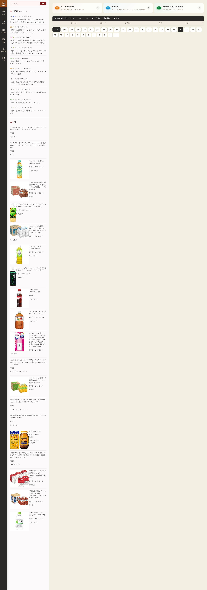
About (3, 14)
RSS (3, 23)
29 (91, 30)
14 (187, 30)
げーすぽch (18, 37)
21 (143, 30)
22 (136, 30)
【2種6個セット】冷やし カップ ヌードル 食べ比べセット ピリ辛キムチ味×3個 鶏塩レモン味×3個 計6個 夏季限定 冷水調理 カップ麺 (28, 455)
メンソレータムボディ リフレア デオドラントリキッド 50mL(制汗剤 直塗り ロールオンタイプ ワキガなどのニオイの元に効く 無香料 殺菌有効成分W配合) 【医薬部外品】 (37, 339)
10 (61, 35)
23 (130, 30)
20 (149, 30)
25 (117, 30)
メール (4, 61)
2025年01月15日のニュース (64, 18)
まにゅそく (18, 58)
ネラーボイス (19, 17)
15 (180, 30)
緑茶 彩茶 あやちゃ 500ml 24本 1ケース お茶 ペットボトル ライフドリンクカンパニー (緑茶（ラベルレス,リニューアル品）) (28, 362)
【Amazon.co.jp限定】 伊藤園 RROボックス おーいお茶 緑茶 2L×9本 (37, 380)
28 (97, 30)
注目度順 (107, 18)
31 (78, 30)
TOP (56, 30)
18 (162, 30)
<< (79, 18)
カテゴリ (3, 32)
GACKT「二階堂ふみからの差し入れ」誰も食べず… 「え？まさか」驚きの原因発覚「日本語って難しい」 (28, 42)
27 (104, 30)
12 (199, 30)
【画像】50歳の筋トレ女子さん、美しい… (25, 103)
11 (55, 35)
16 (174, 30)
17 (168, 30)
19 (155, 30)
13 (193, 30)
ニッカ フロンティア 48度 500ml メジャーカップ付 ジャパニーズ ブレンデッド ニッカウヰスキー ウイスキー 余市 (28, 145)
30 (84, 30)
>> (86, 18)
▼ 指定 (116, 18)
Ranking (3, 51)
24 (123, 30)
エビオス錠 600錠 (35, 431)
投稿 (3, 42)
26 (110, 30)
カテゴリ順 (96, 18)
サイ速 (17, 27)
